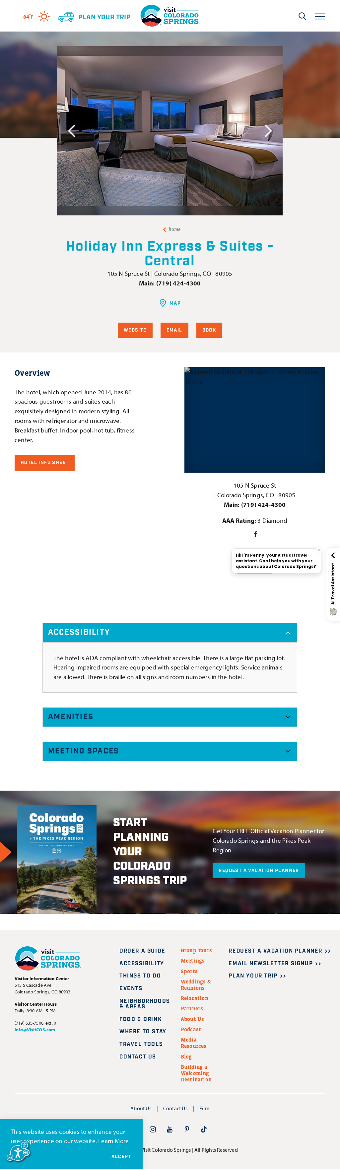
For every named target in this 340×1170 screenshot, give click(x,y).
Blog (186, 1056)
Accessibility (79, 632)
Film (204, 1108)
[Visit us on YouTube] (169, 1129)
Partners (192, 1008)
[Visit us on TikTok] (203, 1129)
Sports (189, 971)
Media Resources (194, 1043)
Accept (121, 1157)
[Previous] (71, 131)
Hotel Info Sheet (45, 463)
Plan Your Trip (253, 976)
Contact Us (137, 1056)
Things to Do (140, 976)
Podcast (191, 1029)
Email (174, 330)
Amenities (71, 717)
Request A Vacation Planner (259, 871)
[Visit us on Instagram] (152, 1129)
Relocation (194, 998)
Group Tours (196, 950)
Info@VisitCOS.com (35, 1030)
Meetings (193, 961)
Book (209, 330)
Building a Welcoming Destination (196, 1073)
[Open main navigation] (320, 16)
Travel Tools (141, 1044)
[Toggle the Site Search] (302, 16)
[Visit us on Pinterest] (186, 1129)
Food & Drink (140, 1019)
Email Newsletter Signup (271, 963)
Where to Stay (143, 1031)
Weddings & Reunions (196, 984)
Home (175, 229)
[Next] (268, 131)
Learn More (113, 1141)
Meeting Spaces (83, 751)
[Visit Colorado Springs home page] (170, 16)
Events (131, 988)
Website (135, 330)
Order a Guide (142, 951)
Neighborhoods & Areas (144, 1004)
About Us (192, 1019)
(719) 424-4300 (178, 283)
